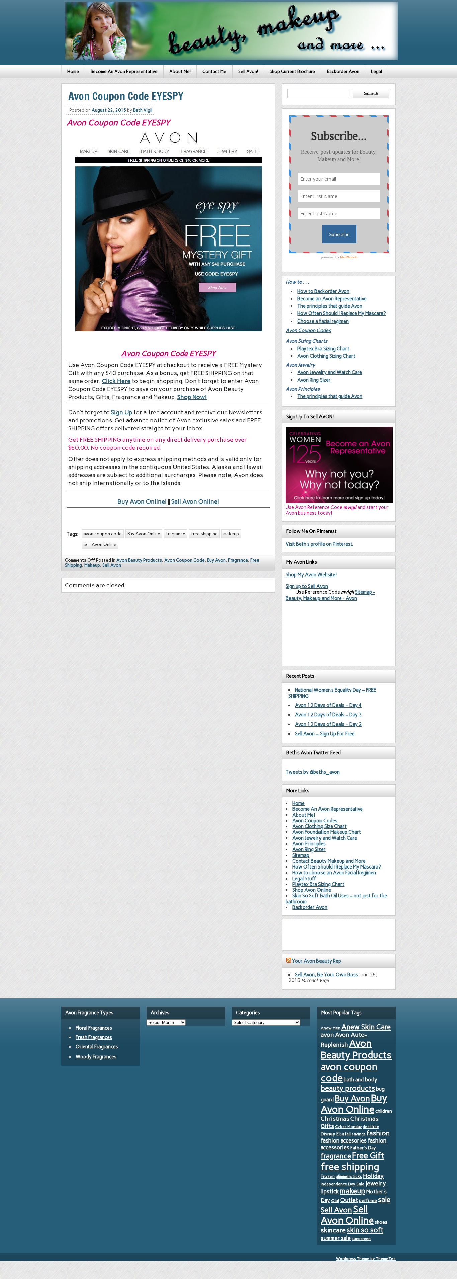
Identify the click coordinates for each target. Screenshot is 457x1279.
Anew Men (330, 1028)
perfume (368, 1200)
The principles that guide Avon (329, 306)
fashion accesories (344, 1140)
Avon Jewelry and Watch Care (329, 372)
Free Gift (368, 1155)
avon (327, 1034)
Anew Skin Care (366, 1027)
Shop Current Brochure (292, 71)
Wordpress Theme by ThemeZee (366, 1258)
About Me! (180, 71)
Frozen (328, 1176)
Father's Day (363, 1147)
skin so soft (365, 1230)
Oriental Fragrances (97, 1047)
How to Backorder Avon (323, 291)
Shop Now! (192, 397)
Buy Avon (216, 560)
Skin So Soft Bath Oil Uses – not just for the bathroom (336, 898)
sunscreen (361, 1238)
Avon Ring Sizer (314, 380)
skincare (333, 1230)
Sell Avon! (248, 71)
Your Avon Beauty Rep (316, 961)
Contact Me (214, 71)
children (383, 1111)
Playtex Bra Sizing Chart (323, 349)
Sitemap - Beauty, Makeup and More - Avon (330, 595)
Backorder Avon (343, 71)
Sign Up (121, 412)
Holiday (373, 1175)
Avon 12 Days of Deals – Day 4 (328, 705)
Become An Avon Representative (124, 71)
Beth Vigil (142, 110)
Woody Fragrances (96, 1057)
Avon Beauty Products (139, 560)
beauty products (348, 1088)
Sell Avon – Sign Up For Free (325, 734)
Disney (328, 1134)
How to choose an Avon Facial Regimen (334, 873)
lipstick (330, 1191)
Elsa (340, 1133)
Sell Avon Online (100, 544)
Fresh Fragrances (94, 1037)
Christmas (335, 1118)
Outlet (349, 1200)
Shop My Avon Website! (311, 575)
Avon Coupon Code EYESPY (168, 353)
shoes (381, 1222)
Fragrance (238, 560)
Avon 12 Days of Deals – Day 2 (328, 724)
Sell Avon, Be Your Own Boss (326, 975)
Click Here (116, 381)
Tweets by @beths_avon (313, 772)
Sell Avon (111, 565)
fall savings (355, 1134)
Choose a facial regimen (323, 321)
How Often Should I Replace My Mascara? (341, 313)
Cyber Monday (348, 1126)
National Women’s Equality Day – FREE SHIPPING (332, 693)
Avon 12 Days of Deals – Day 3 (328, 715)
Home (73, 71)
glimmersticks (349, 1176)
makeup (231, 533)
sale (384, 1199)
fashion (378, 1133)
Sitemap (300, 855)
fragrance (175, 533)
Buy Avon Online (143, 533)
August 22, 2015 (109, 110)
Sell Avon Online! (195, 501)
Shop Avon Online (311, 890)
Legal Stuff (304, 879)
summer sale (336, 1238)
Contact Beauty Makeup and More (329, 861)
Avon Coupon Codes (308, 330)
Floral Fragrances (94, 1028)
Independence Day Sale (342, 1184)
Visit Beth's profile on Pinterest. (319, 544)
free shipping (204, 533)
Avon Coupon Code (184, 560)
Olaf (335, 1200)
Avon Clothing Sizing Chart (326, 356)
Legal (376, 71)
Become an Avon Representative (332, 299)
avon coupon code (103, 533)
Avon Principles (309, 844)
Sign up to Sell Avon (307, 586)
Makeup (92, 565)
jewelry (375, 1183)
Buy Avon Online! (142, 501)
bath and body (360, 1079)
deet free (371, 1127)
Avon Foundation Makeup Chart (326, 832)
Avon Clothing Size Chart (319, 826)
